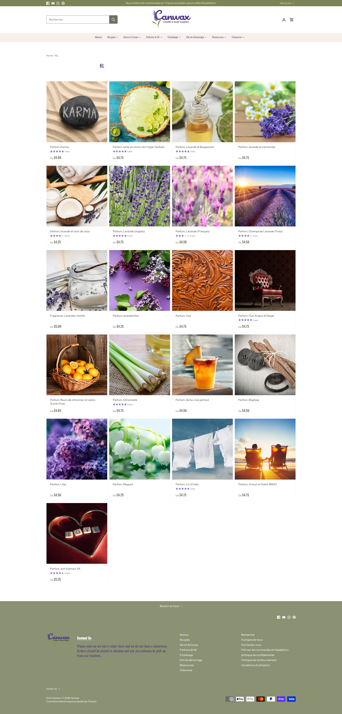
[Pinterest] (298, 697)
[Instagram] (293, 697)
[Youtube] (288, 697)
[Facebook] (282, 697)
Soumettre (317, 685)
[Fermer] (330, 655)
